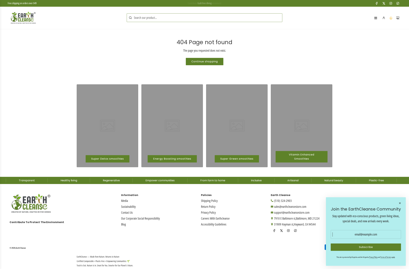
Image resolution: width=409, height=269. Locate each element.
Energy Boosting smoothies (172, 159)
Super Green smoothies (236, 159)
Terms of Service (385, 257)
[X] (383, 3)
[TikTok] (397, 3)
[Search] (130, 17)
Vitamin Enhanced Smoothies (301, 157)
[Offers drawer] (390, 17)
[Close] (399, 203)
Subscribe (366, 247)
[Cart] (397, 17)
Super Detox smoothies (107, 159)
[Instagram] (390, 3)
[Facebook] (376, 3)
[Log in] (383, 17)
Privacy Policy (373, 257)
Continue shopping (204, 61)
